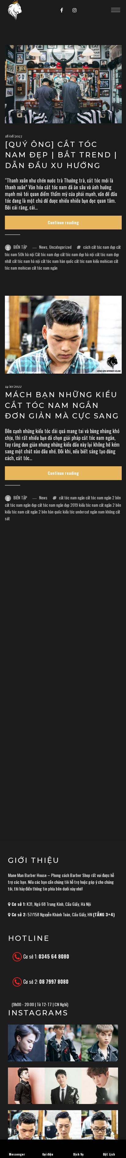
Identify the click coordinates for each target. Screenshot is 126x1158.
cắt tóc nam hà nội (26, 261)
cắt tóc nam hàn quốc (57, 261)
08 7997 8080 (54, 981)
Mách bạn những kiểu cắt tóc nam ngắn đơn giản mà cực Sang (62, 405)
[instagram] (74, 10)
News (43, 247)
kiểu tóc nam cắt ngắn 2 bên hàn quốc (33, 512)
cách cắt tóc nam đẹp (99, 247)
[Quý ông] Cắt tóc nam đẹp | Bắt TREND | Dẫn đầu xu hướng (61, 155)
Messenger (17, 1154)
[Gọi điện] (48, 1143)
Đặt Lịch (109, 1154)
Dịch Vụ (78, 1154)
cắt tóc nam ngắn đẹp (21, 505)
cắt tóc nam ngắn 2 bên (103, 497)
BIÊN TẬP (20, 247)
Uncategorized (60, 247)
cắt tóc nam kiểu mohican (93, 261)
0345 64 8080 (54, 956)
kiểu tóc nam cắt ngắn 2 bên (100, 505)
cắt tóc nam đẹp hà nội (77, 254)
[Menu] (115, 10)
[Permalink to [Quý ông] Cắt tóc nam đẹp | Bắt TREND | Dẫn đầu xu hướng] (63, 84)
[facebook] (62, 10)
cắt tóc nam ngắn (44, 268)
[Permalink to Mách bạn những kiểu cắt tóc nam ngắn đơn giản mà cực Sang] (63, 335)
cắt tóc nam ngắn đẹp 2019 (58, 505)
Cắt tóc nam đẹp (47, 254)
